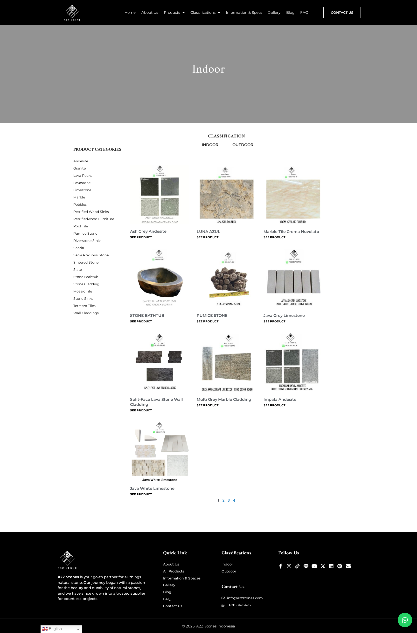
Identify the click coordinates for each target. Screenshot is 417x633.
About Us (149, 12)
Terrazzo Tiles (84, 306)
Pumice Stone (85, 233)
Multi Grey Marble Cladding (224, 399)
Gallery (274, 12)
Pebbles (80, 204)
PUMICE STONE (212, 315)
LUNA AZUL (208, 231)
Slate (77, 269)
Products (172, 12)
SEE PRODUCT (141, 237)
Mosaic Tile (82, 291)
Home (130, 12)
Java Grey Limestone (284, 315)
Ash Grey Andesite (148, 231)
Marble (79, 197)
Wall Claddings (86, 313)
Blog (290, 12)
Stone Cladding (86, 284)
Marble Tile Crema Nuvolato (291, 231)
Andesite (80, 161)
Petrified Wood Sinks (91, 212)
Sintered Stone (85, 262)
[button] (405, 620)
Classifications (202, 12)
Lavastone (81, 183)
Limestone (82, 190)
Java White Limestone (152, 488)
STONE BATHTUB (147, 315)
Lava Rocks (82, 175)
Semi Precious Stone (91, 255)
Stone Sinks (83, 298)
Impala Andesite (280, 399)
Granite (79, 168)
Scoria (78, 248)
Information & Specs (244, 12)
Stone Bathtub (85, 277)
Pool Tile (80, 226)
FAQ (304, 12)
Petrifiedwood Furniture (93, 219)
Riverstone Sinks (87, 240)
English (55, 629)
